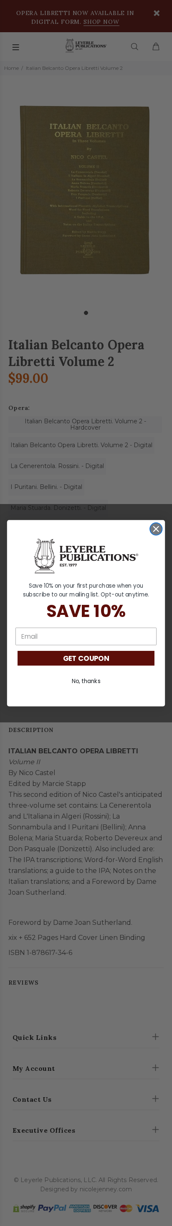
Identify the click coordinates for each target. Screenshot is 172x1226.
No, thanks (86, 681)
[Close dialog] (156, 528)
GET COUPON (86, 658)
